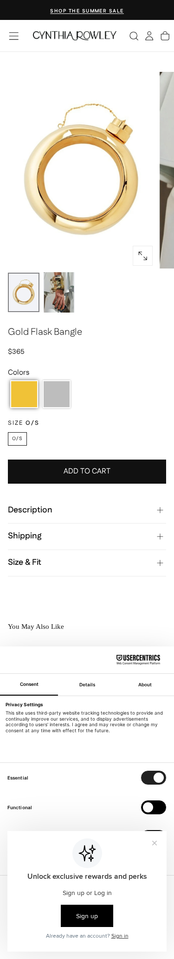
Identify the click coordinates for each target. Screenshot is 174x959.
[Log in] (149, 36)
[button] (13, 36)
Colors (18, 372)
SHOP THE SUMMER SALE (87, 10)
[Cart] (165, 36)
